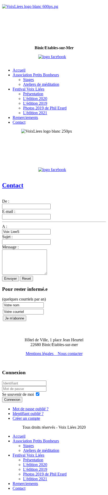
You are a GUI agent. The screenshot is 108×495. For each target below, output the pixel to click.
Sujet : (7, 236)
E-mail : (8, 211)
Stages (28, 79)
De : (5, 201)
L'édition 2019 (35, 103)
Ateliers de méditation (41, 84)
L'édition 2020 (35, 98)
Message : (10, 247)
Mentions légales (39, 353)
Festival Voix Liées (28, 89)
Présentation (33, 94)
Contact (19, 122)
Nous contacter (70, 353)
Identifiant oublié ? (28, 413)
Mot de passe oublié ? (30, 409)
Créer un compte (26, 418)
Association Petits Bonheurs (36, 75)
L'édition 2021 (35, 113)
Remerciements (25, 117)
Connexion (12, 400)
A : (4, 226)
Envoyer (10, 279)
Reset (26, 279)
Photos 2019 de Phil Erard (45, 108)
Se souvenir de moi (18, 394)
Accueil (19, 70)
